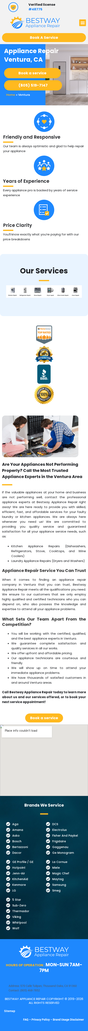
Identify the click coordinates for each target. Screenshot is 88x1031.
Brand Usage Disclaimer (68, 1019)
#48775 (35, 9)
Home (10, 95)
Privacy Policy (41, 1019)
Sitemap (9, 1011)
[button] (82, 22)
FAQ (26, 1019)
